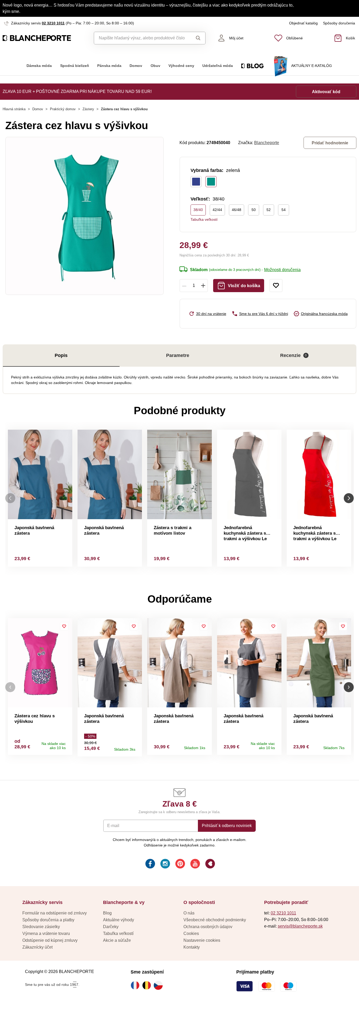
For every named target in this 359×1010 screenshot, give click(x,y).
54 (283, 210)
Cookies (191, 933)
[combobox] (141, 38)
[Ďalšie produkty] (349, 498)
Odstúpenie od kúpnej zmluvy (50, 940)
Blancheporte (266, 142)
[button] (10, 687)
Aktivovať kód (326, 92)
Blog (107, 913)
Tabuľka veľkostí (204, 219)
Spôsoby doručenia (339, 23)
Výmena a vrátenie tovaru (46, 933)
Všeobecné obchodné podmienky (214, 920)
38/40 (198, 210)
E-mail (113, 825)
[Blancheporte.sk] (45, 38)
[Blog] (209, 864)
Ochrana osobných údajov (207, 926)
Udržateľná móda (217, 66)
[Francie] (136, 985)
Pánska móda (109, 66)
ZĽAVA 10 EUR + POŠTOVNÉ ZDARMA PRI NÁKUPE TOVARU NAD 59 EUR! (77, 91)
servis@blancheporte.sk (300, 926)
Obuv (155, 66)
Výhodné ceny (181, 66)
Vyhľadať (196, 38)
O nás (188, 913)
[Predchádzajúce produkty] (10, 498)
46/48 (236, 210)
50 (254, 210)
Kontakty (191, 947)
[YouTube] (194, 864)
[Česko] (159, 985)
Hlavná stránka (14, 109)
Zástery (88, 109)
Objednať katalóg (303, 23)
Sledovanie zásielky (41, 926)
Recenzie (293, 355)
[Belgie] (148, 985)
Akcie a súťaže (117, 940)
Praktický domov (63, 109)
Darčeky (111, 926)
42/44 (217, 210)
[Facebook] (149, 864)
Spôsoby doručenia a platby (48, 920)
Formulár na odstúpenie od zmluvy (54, 913)
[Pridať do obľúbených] (276, 285)
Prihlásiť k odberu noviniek (227, 825)
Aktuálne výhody (118, 920)
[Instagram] (164, 864)
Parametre (177, 355)
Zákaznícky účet (37, 947)
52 (268, 210)
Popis (61, 355)
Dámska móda (39, 66)
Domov (136, 66)
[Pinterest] (179, 864)
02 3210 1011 (53, 23)
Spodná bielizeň (74, 66)
